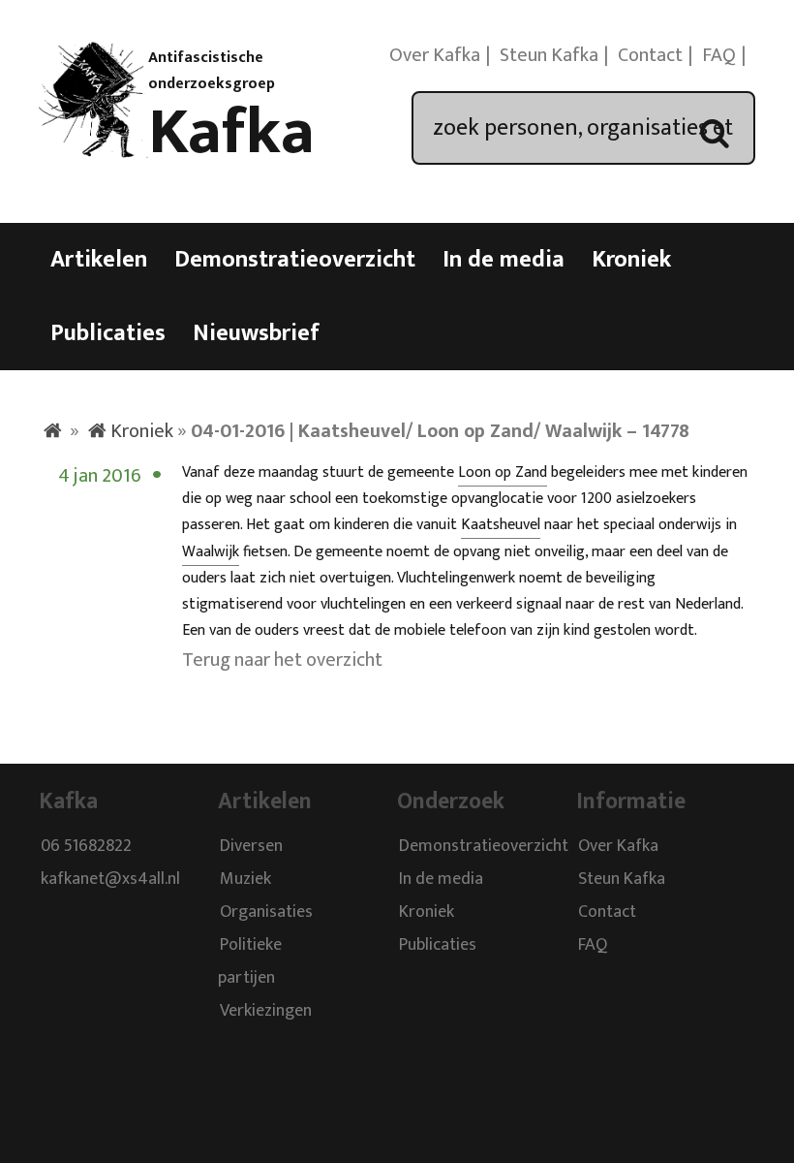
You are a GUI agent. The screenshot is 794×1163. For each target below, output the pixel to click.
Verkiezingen (266, 1011)
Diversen (251, 847)
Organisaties (266, 912)
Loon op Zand (502, 472)
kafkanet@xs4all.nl (110, 880)
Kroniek (631, 259)
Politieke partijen (250, 962)
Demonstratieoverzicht (294, 259)
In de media (504, 259)
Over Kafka (434, 55)
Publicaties (108, 333)
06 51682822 (86, 847)
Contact (650, 55)
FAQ (719, 55)
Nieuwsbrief (256, 333)
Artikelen (98, 259)
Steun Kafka (549, 55)
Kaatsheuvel (500, 525)
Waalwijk (210, 552)
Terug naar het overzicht (282, 660)
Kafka (231, 132)
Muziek (245, 880)
